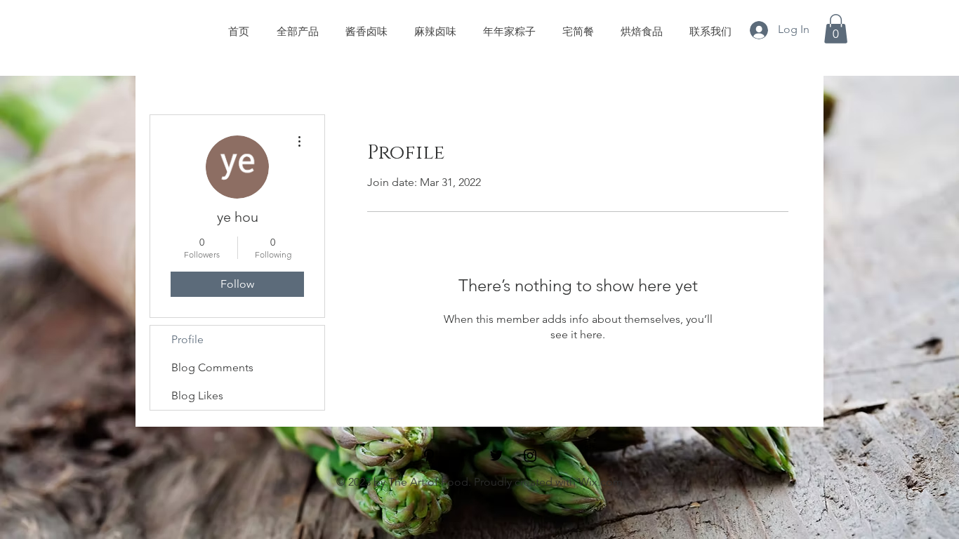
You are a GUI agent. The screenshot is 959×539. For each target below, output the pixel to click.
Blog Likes (197, 395)
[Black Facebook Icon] (462, 455)
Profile (187, 339)
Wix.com (600, 481)
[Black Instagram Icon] (530, 455)
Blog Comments (212, 367)
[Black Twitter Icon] (496, 455)
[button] (836, 29)
